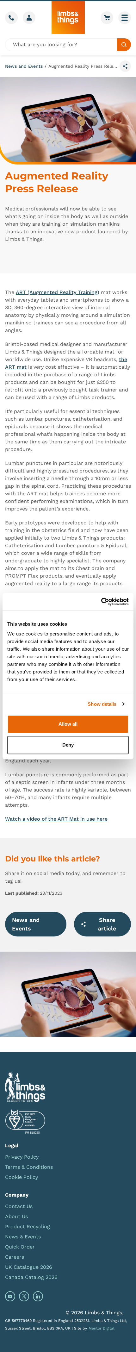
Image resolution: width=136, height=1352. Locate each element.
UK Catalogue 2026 (28, 1267)
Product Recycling (27, 1227)
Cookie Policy (21, 1177)
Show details (102, 704)
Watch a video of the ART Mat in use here (56, 819)
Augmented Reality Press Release (82, 66)
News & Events (23, 1237)
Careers (14, 1257)
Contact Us (19, 1206)
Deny (68, 745)
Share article (107, 924)
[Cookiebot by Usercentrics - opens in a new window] (101, 602)
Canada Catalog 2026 (31, 1277)
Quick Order (20, 1247)
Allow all (68, 724)
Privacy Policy (22, 1157)
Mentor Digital (101, 1328)
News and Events (24, 66)
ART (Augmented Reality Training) (57, 292)
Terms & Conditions (29, 1167)
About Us (16, 1216)
